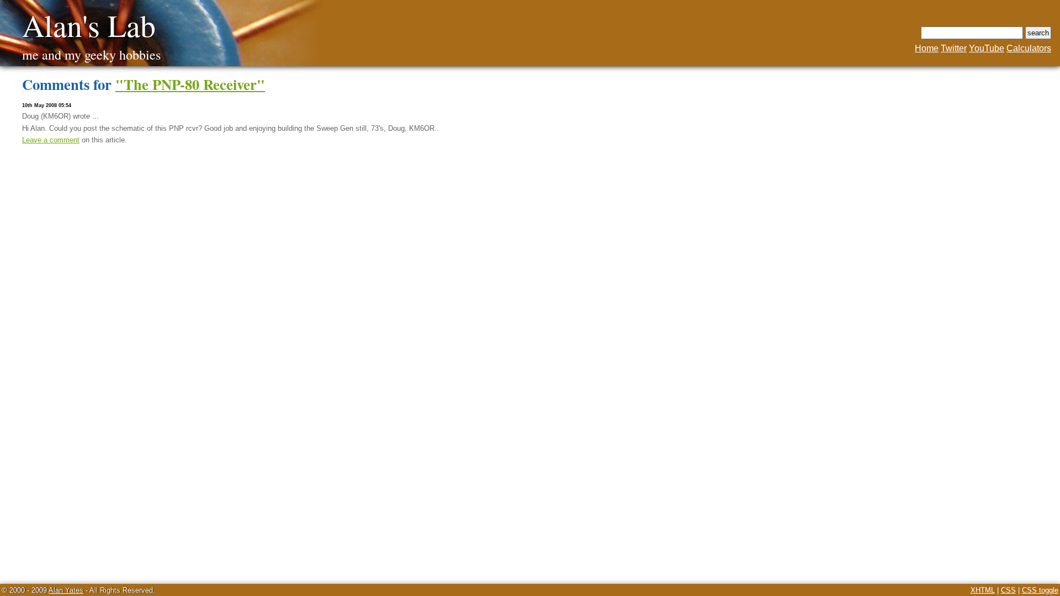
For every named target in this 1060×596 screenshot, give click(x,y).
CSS (1008, 590)
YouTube (986, 48)
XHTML (983, 590)
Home (927, 48)
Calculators (1028, 48)
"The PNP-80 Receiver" (190, 84)
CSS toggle (1040, 590)
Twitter (954, 48)
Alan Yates (66, 590)
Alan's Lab (89, 25)
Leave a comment (51, 140)
